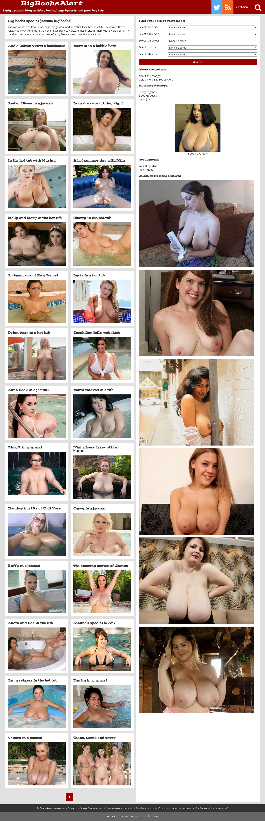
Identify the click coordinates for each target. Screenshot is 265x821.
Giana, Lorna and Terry (94, 738)
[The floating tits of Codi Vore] (37, 534)
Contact (110, 816)
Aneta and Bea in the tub (30, 623)
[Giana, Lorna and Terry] (102, 763)
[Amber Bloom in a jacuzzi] (37, 129)
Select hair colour (149, 40)
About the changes (150, 76)
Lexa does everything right (98, 103)
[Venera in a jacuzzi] (37, 763)
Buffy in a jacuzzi (24, 566)
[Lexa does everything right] (102, 129)
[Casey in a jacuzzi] (102, 534)
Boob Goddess (148, 95)
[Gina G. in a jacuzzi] (37, 473)
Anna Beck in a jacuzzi (28, 390)
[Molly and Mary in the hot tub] (37, 244)
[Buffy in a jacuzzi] (37, 591)
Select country (147, 47)
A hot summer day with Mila (99, 160)
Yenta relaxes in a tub (93, 390)
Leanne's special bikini (94, 623)
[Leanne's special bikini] (102, 649)
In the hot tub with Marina (32, 160)
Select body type (149, 34)
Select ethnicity (148, 54)
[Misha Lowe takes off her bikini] (102, 477)
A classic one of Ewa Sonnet (33, 275)
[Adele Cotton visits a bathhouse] (37, 72)
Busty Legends (148, 92)
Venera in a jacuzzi (25, 738)
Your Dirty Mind (148, 166)
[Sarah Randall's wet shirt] (102, 358)
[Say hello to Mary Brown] (196, 580)
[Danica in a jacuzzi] (102, 706)
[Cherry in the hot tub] (102, 244)
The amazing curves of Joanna (100, 566)
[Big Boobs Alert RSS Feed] (227, 7)
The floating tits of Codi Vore (34, 508)
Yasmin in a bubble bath (94, 46)
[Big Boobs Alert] (43, 4)
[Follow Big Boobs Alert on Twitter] (216, 7)
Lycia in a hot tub (89, 275)
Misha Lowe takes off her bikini (96, 449)
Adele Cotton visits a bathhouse (36, 46)
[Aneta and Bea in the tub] (37, 649)
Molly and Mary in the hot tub (35, 218)
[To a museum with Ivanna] (196, 669)
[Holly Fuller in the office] (196, 312)
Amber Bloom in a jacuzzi (30, 103)
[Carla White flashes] (196, 402)
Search (198, 62)
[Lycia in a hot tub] (102, 301)
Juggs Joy (144, 99)
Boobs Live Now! (198, 153)
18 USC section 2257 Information (139, 816)
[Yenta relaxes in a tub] (102, 416)
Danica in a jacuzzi (90, 680)
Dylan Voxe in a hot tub (29, 333)
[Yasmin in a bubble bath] (102, 72)
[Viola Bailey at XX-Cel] (196, 491)
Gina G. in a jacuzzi (25, 447)
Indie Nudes (146, 169)
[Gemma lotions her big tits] (196, 223)
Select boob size (148, 27)
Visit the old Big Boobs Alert (156, 79)
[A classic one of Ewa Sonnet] (37, 301)
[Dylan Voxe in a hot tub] (37, 358)
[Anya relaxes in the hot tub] (37, 706)
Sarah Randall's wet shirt (96, 333)
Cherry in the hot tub (92, 218)
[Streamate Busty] (198, 128)
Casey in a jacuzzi (89, 508)
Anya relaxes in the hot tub (32, 680)
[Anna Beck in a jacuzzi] (37, 416)
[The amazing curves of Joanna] (102, 591)
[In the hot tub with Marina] (37, 186)
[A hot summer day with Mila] (102, 186)
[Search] (256, 7)
